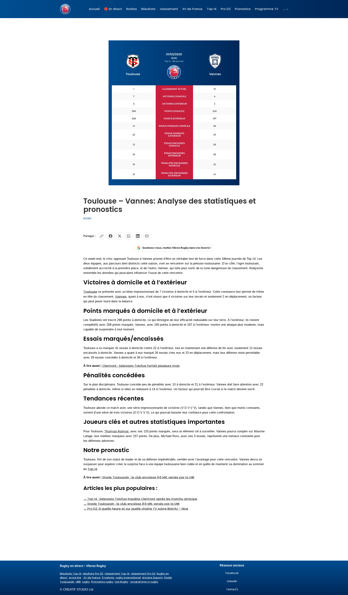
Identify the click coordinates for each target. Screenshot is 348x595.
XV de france (91, 577)
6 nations (108, 577)
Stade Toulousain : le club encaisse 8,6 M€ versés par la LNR (148, 477)
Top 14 (92, 469)
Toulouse (90, 291)
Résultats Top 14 (70, 573)
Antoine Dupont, (152, 577)
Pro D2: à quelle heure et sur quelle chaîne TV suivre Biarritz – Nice (135, 508)
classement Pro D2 (143, 573)
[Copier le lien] (101, 236)
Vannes (121, 296)
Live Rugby (121, 582)
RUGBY (87, 218)
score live (75, 577)
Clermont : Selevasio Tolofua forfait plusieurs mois (141, 366)
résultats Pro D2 (93, 573)
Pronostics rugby (102, 582)
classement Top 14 (117, 573)
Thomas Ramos (116, 431)
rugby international (128, 577)
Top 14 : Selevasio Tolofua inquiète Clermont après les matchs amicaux (140, 499)
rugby (86, 582)
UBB (78, 582)
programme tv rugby (144, 582)
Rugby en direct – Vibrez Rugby (83, 566)
